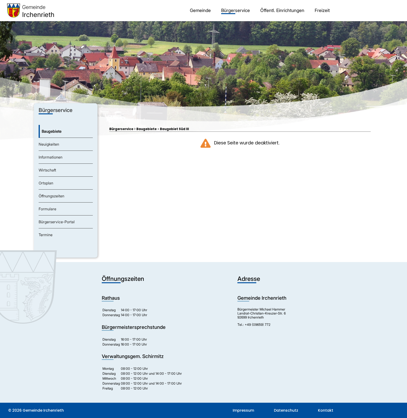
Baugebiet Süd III (174, 129)
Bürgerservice (121, 129)
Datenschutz (286, 410)
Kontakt (325, 410)
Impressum (243, 410)
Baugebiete (146, 129)
